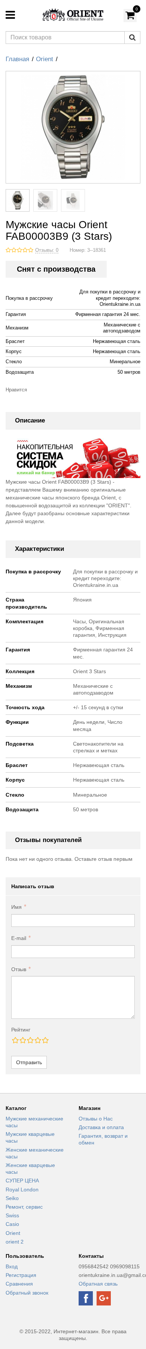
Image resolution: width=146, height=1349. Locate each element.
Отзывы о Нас (96, 1119)
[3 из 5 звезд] (30, 1040)
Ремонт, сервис (24, 1207)
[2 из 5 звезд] (22, 1040)
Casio (12, 1224)
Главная (17, 59)
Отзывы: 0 (46, 250)
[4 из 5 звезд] (37, 1040)
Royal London (22, 1190)
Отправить (29, 1062)
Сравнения (19, 1284)
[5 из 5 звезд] (45, 1040)
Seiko (12, 1198)
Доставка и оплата (101, 1127)
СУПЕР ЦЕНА (22, 1181)
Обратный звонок (27, 1293)
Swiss (12, 1215)
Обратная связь (98, 1284)
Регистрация (21, 1275)
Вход (12, 1266)
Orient (44, 59)
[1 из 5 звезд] (15, 1040)
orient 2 (15, 1242)
